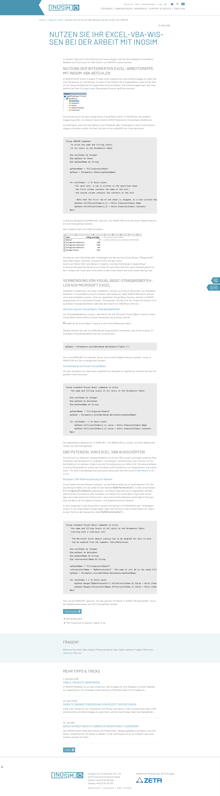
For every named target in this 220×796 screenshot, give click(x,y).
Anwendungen (123, 8)
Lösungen (106, 8)
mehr (68, 749)
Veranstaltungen (148, 4)
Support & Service (160, 8)
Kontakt (128, 787)
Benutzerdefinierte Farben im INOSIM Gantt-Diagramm (101, 726)
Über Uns (179, 8)
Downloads (71, 611)
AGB (119, 787)
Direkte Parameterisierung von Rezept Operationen (99, 704)
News (137, 4)
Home (42, 19)
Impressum (108, 787)
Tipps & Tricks (55, 19)
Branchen (141, 8)
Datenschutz (94, 787)
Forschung (128, 4)
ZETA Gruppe (167, 773)
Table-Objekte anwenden (81, 682)
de (183, 4)
